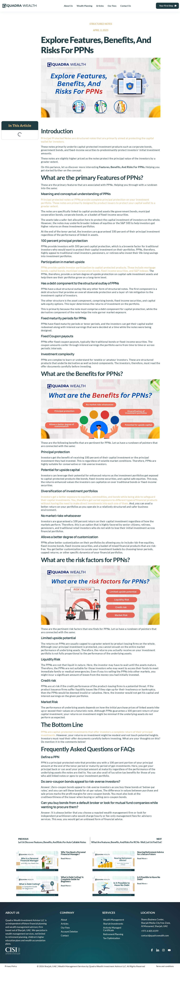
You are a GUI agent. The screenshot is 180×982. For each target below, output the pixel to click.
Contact (65, 935)
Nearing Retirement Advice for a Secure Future (150, 853)
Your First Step (166, 5)
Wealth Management (113, 919)
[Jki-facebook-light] (152, 950)
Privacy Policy (11, 966)
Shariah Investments (113, 923)
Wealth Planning (84, 5)
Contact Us (125, 5)
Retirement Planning (113, 934)
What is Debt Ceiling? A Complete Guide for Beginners (72, 879)
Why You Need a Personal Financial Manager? (73, 853)
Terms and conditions (165, 966)
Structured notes (100, 23)
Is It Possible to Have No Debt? (148, 878)
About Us (68, 5)
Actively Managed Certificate (112, 929)
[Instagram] (163, 950)
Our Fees (112, 5)
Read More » (66, 858)
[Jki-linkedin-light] (157, 950)
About (64, 919)
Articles (100, 5)
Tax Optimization (111, 938)
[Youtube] (169, 950)
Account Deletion (69, 931)
